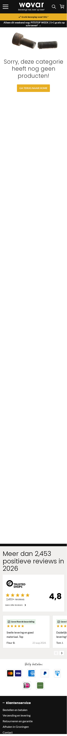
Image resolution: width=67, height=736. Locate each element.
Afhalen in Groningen (16, 726)
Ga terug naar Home (33, 88)
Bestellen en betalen (15, 709)
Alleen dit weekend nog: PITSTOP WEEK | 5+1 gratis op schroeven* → (34, 24)
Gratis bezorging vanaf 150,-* (35, 17)
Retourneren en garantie (18, 721)
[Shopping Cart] (62, 6)
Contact (8, 732)
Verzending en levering (16, 715)
